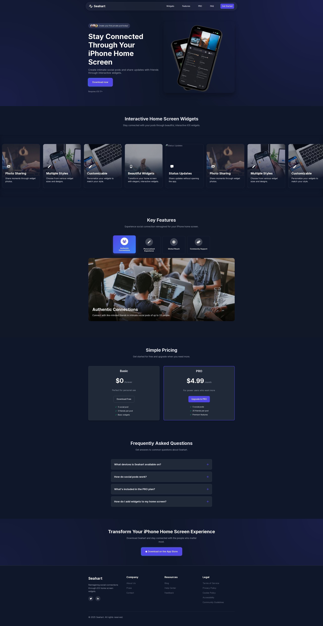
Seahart (95, 578)
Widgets (170, 6)
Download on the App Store (162, 551)
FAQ (212, 6)
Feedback (169, 593)
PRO (200, 6)
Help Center (170, 588)
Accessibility (208, 597)
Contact (130, 593)
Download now (100, 82)
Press (129, 588)
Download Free (124, 399)
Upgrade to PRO (199, 399)
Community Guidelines (213, 602)
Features (186, 6)
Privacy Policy (209, 588)
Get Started (227, 6)
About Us (131, 583)
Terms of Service (211, 583)
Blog (167, 583)
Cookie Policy (209, 593)
